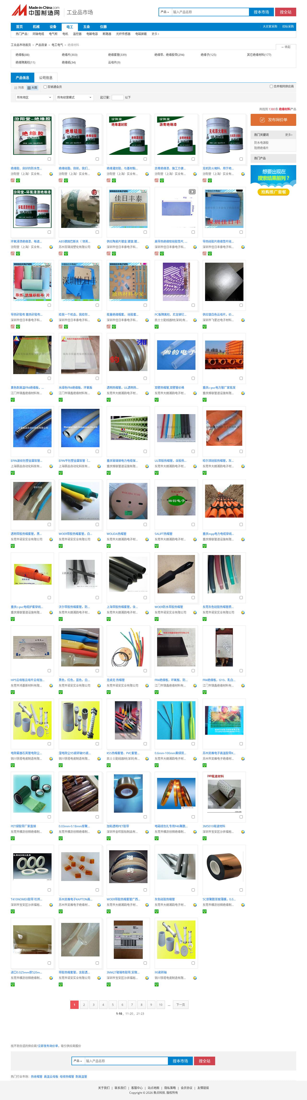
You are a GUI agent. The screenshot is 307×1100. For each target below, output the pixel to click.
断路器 (107, 34)
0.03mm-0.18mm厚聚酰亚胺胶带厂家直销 (75, 826)
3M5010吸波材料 (214, 826)
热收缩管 (36, 1077)
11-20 (129, 1014)
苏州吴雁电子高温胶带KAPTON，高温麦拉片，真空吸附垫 (219, 753)
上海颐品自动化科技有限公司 (27, 466)
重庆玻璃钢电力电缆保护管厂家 (123, 461)
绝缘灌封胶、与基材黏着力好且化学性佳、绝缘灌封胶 (123, 168)
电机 (65, 34)
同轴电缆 (38, 34)
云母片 (112, 62)
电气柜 (53, 34)
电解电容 (92, 34)
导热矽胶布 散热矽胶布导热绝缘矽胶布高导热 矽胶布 (27, 315)
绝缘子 (205, 55)
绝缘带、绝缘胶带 (165, 55)
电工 (69, 26)
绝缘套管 (114, 55)
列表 (21, 88)
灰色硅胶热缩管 (165, 899)
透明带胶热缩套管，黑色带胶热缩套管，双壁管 (27, 534)
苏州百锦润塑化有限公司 (74, 247)
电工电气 (57, 45)
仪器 (103, 26)
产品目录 (41, 45)
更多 (154, 34)
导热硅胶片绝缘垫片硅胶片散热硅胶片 (219, 241)
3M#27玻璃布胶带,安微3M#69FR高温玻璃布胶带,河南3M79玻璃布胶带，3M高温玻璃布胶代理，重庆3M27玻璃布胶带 (123, 972)
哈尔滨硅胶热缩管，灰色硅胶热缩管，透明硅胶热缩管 (219, 461)
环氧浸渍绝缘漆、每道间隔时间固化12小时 (27, 241)
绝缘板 (20, 55)
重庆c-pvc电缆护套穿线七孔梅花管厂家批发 (27, 607)
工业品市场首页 (21, 45)
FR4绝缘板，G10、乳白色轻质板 (219, 680)
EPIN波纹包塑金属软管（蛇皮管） (27, 461)
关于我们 (104, 1088)
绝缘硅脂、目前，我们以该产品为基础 (75, 168)
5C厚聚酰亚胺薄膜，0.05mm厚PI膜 (219, 899)
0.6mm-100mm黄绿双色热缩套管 (171, 753)
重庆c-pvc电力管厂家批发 (219, 388)
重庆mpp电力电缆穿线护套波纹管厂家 (219, 534)
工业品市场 (80, 12)
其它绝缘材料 (255, 55)
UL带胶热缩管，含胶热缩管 (171, 461)
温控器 (77, 34)
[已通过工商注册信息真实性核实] (18, 180)
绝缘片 (66, 55)
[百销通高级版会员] (13, 180)
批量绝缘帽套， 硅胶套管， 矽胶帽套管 (123, 315)
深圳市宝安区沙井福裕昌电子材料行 (219, 832)
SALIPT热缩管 (163, 534)
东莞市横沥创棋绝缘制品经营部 (27, 832)
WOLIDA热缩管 (116, 534)
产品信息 (22, 77)
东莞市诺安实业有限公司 (26, 539)
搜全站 (285, 12)
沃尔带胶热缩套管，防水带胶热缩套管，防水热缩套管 (75, 607)
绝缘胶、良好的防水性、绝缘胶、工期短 (27, 168)
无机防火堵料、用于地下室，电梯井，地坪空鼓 (219, 168)
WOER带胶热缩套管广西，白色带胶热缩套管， (123, 899)
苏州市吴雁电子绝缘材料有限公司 (219, 759)
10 (160, 1005)
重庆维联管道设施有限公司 (219, 393)
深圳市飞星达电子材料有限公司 (219, 320)
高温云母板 (51, 1077)
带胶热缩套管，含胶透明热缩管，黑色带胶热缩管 (75, 972)
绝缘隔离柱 (23, 62)
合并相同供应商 (284, 86)
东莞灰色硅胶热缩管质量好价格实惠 (219, 607)
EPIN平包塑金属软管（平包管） (75, 461)
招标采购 (288, 26)
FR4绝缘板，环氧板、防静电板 (171, 680)
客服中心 (137, 1088)
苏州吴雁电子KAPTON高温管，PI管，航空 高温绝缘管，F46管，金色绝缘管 (75, 899)
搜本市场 (261, 12)
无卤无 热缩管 (116, 680)
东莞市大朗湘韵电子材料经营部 (123, 393)
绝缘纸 (66, 62)
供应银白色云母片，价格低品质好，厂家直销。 (219, 315)
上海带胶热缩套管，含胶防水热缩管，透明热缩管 (123, 607)
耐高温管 (81, 1077)
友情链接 (203, 1088)
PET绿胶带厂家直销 (23, 826)
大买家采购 (270, 26)
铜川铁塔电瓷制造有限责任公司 (27, 759)
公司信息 (46, 77)
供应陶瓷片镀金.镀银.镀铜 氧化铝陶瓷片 (123, 241)
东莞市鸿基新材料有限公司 (27, 685)
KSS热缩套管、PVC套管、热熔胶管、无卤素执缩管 (123, 753)
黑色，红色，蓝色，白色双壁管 (75, 680)
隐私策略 (170, 1088)
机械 (36, 26)
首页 (19, 26)
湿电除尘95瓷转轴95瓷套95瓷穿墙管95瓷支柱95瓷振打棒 (75, 753)
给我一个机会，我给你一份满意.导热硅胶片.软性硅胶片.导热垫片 (75, 315)
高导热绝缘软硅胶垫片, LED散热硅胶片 (171, 241)
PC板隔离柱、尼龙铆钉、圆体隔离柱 (171, 315)
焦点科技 (159, 1093)
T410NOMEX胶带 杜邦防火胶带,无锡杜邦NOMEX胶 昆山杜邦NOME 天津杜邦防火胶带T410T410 (27, 899)
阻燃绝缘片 (261, 148)
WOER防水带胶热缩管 (169, 607)
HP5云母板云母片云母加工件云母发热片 (27, 680)
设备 (53, 26)
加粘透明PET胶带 (118, 826)
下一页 (180, 1005)
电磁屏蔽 (141, 34)
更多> (289, 135)
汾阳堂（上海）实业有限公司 (27, 174)
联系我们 (120, 1088)
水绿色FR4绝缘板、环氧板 (75, 388)
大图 (34, 88)
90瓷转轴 (161, 972)
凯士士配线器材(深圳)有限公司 (171, 320)
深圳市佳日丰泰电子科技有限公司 (123, 247)
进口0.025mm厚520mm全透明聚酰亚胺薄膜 (27, 972)
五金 (86, 26)
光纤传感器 (123, 34)
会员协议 (186, 1088)
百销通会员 (54, 87)
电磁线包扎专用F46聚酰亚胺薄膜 (171, 826)
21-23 (140, 1014)
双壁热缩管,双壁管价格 (169, 388)
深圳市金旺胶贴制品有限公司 (123, 832)
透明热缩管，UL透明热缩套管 (123, 388)
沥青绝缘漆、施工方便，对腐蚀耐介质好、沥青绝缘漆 (171, 168)
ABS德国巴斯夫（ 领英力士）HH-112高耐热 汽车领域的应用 (75, 241)
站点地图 (153, 1088)
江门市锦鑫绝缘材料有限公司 (27, 393)
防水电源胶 (261, 143)
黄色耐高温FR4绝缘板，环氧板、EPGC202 (27, 388)
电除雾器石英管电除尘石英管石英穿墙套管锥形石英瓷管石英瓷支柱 (27, 753)
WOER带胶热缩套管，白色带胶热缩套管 (75, 534)
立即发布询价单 (48, 1046)
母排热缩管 (67, 1077)
